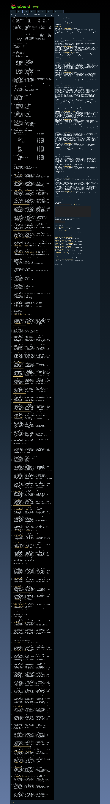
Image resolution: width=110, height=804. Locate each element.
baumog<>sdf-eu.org (68, 28)
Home (13, 12)
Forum (33, 12)
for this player (65, 23)
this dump (59, 19)
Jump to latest (58, 26)
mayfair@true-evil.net (69, 52)
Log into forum (76, 204)
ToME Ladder (64, 22)
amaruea (66, 171)
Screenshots (58, 12)
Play (19, 12)
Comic (50, 12)
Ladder (26, 12)
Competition (41, 12)
